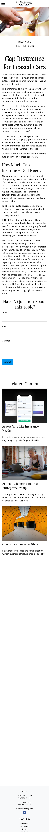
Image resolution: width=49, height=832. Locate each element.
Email (4, 326)
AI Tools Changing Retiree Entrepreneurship (20, 486)
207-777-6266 (27, 796)
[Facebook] (24, 812)
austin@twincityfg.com (24, 809)
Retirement (24, 823)
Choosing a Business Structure (23, 544)
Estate (24, 829)
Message (6, 340)
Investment (24, 826)
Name (5, 312)
